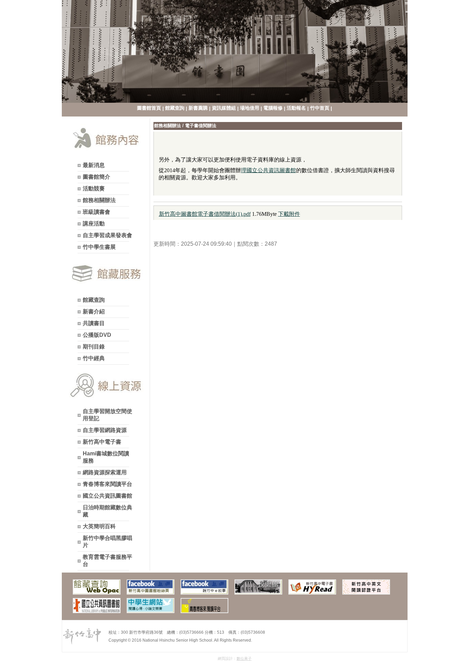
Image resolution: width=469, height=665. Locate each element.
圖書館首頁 (149, 108)
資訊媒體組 (224, 108)
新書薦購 (198, 108)
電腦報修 (273, 108)
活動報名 (296, 108)
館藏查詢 (174, 108)
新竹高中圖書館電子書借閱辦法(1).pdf (205, 214)
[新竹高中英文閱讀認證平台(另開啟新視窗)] (366, 587)
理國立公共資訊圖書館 (268, 170)
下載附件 (289, 214)
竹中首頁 (319, 108)
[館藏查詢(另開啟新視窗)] (96, 587)
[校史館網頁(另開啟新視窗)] (258, 587)
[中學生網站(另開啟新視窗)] (150, 605)
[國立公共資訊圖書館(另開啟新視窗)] (96, 605)
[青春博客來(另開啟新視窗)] (204, 605)
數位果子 (244, 658)
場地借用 (249, 108)
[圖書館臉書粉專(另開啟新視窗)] (150, 587)
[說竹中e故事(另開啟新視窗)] (204, 587)
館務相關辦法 (167, 125)
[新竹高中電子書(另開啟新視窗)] (312, 587)
